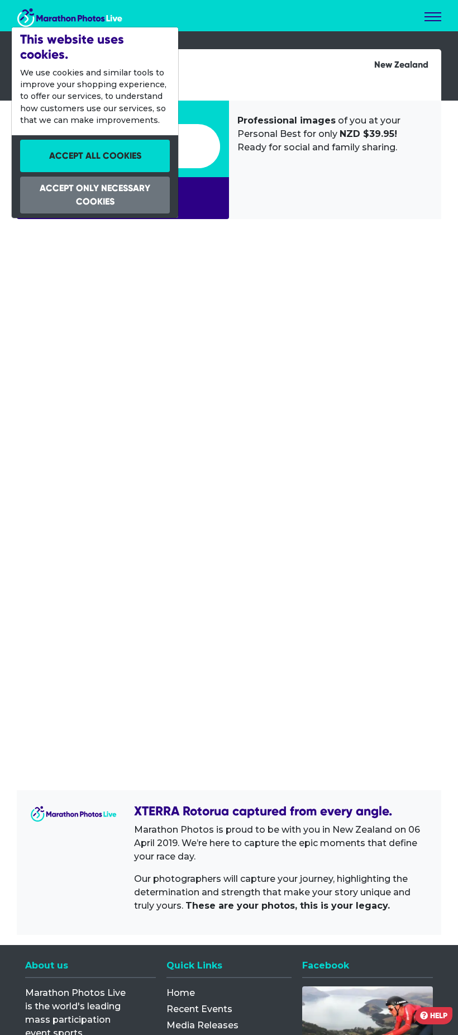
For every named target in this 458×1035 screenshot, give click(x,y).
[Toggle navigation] (432, 16)
